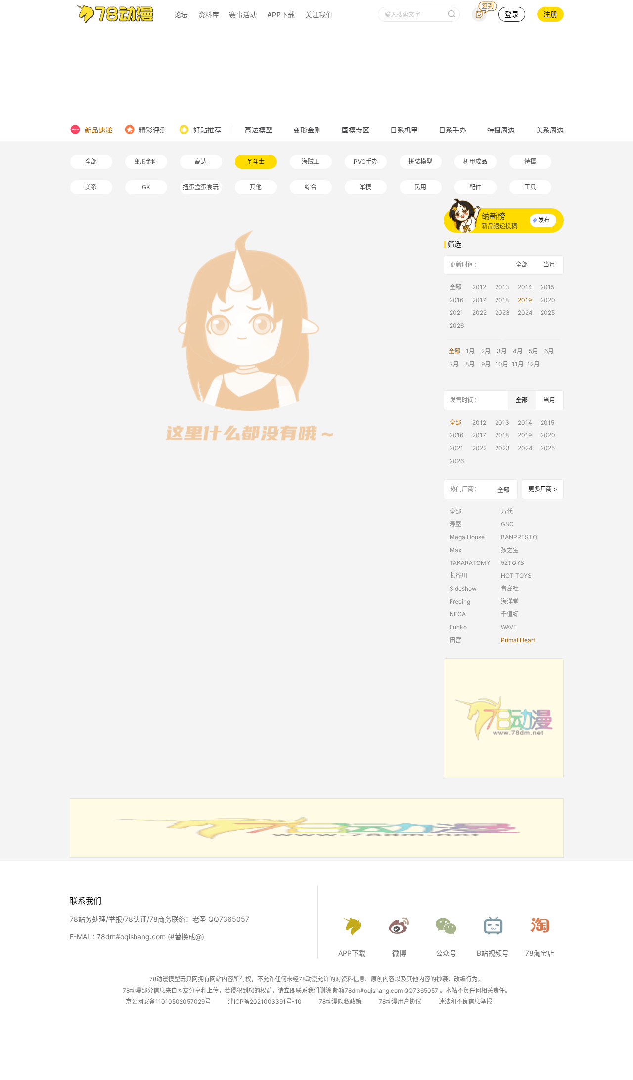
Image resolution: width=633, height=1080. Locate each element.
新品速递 (98, 130)
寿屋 (455, 524)
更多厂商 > (542, 489)
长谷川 (458, 575)
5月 (533, 351)
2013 (502, 287)
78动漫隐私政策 (340, 1001)
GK (146, 187)
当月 (549, 264)
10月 (502, 364)
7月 (454, 364)
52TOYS (512, 562)
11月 (518, 364)
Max (455, 550)
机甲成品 (475, 161)
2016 (456, 299)
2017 (479, 299)
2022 (479, 312)
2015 (547, 287)
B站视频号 (493, 953)
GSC (507, 524)
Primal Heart (518, 640)
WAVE (509, 627)
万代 (507, 511)
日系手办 (452, 130)
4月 (518, 351)
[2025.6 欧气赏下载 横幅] (317, 855)
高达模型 (258, 130)
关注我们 (319, 14)
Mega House (467, 537)
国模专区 (355, 130)
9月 (486, 364)
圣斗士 (256, 161)
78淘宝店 (539, 953)
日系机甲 (404, 130)
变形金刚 (307, 130)
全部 (91, 161)
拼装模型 (420, 161)
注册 (550, 14)
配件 (475, 187)
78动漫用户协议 (400, 1001)
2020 (548, 299)
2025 (548, 312)
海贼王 (310, 161)
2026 (457, 325)
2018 (502, 299)
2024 (525, 312)
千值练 (510, 614)
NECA (458, 614)
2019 (525, 299)
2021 (456, 312)
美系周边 (550, 130)
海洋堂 (510, 601)
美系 (91, 187)
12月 (533, 364)
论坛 (181, 14)
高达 (201, 161)
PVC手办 (366, 161)
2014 (525, 287)
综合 (310, 187)
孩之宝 (510, 550)
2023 (502, 312)
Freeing (460, 601)
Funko (458, 627)
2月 (486, 351)
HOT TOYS (516, 575)
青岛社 (510, 588)
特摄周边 (501, 130)
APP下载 (281, 14)
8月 (470, 364)
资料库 (208, 14)
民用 (420, 187)
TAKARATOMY (470, 562)
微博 (399, 953)
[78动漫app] (504, 718)
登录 (512, 14)
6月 (549, 351)
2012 (479, 287)
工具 (530, 187)
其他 (256, 187)
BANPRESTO (519, 537)
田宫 (455, 640)
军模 (365, 187)
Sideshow (463, 588)
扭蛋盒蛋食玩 (201, 187)
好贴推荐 (207, 130)
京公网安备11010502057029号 (168, 1001)
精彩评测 (153, 130)
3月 (502, 351)
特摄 (530, 161)
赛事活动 (243, 14)
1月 (470, 351)
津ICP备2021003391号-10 (265, 1001)
